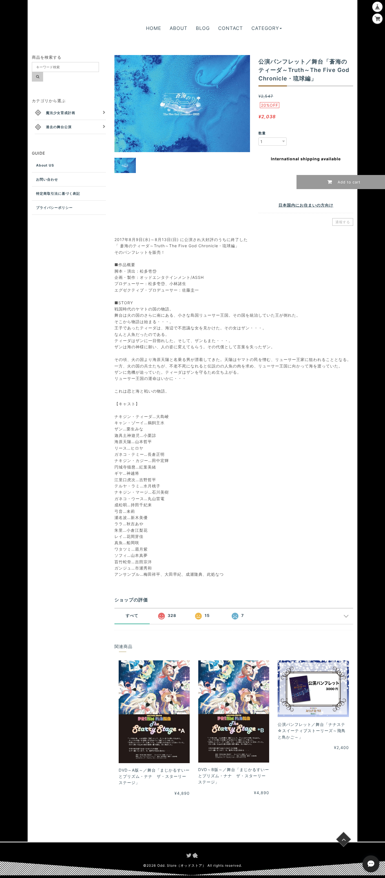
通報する (342, 222)
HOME (153, 28)
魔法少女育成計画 (60, 113)
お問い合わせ (47, 179)
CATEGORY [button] (265, 28)
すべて (132, 615)
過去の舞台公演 (59, 127)
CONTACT (230, 28)
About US (45, 165)
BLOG (203, 28)
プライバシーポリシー (54, 207)
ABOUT (178, 28)
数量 (262, 133)
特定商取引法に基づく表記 (58, 193)
